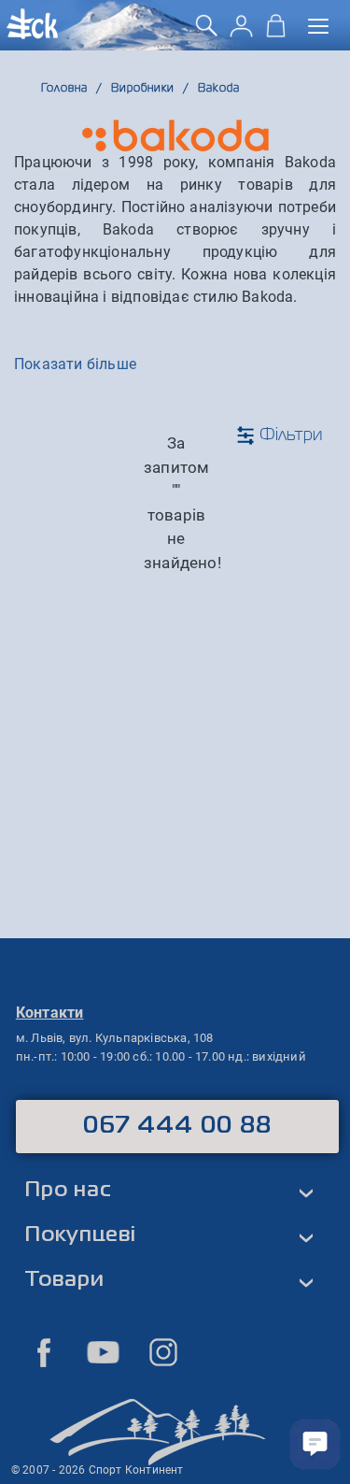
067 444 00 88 (178, 1126)
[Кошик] (275, 32)
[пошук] (206, 32)
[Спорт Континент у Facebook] (44, 1352)
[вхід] (241, 32)
